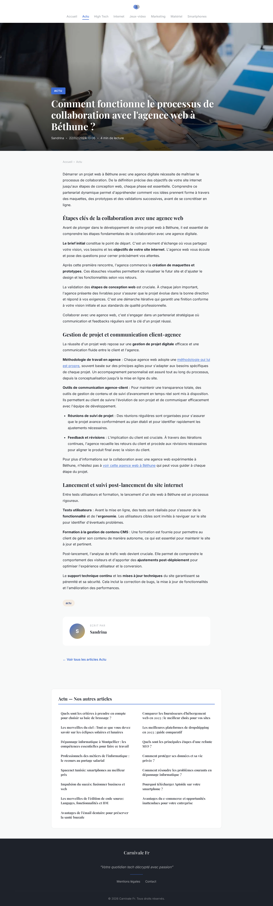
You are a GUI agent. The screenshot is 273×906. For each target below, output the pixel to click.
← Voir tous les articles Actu (84, 659)
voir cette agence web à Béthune (129, 465)
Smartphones (197, 16)
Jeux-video (137, 16)
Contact (150, 881)
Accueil (72, 16)
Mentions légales (128, 881)
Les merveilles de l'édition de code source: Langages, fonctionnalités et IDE (92, 800)
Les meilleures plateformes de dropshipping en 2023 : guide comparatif (175, 729)
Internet (118, 16)
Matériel (176, 16)
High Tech (101, 16)
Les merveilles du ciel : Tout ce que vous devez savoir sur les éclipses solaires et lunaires (95, 729)
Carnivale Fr (137, 852)
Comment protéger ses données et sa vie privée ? (172, 758)
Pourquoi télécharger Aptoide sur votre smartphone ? (171, 786)
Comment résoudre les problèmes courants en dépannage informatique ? (177, 772)
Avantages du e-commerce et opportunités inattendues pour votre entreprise (173, 800)
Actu (85, 16)
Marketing (158, 16)
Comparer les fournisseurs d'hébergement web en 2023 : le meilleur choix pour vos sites (176, 715)
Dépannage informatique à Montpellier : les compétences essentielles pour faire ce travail (95, 744)
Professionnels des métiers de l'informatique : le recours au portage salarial (95, 758)
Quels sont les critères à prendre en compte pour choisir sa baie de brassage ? (93, 715)
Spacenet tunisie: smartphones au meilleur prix (93, 772)
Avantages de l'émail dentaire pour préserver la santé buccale (94, 815)
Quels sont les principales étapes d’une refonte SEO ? (177, 744)
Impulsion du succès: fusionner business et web (93, 786)
